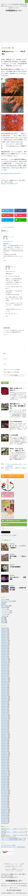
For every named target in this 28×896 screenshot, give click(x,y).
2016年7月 (4, 817)
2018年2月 (4, 787)
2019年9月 (4, 757)
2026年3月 (4, 636)
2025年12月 (4, 640)
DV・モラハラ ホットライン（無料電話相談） (13, 847)
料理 (2, 618)
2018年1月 (4, 789)
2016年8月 (4, 815)
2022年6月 (4, 706)
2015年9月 (4, 823)
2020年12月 (4, 734)
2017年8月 (4, 796)
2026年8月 (4, 628)
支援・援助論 (4, 605)
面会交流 (4, 616)
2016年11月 (4, 810)
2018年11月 (4, 773)
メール (5, 358)
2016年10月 (4, 812)
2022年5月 (4, 707)
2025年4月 (4, 653)
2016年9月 (4, 814)
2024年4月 (4, 671)
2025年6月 (4, 650)
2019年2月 (4, 768)
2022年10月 (4, 700)
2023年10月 (4, 681)
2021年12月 (4, 715)
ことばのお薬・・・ (16, 435)
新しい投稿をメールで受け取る (12, 372)
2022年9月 (4, 701)
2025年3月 (4, 654)
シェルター (4, 614)
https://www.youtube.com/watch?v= (11, 173)
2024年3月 (4, 673)
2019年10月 (4, 756)
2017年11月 (4, 792)
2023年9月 (4, 682)
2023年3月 (4, 692)
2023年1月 (4, 695)
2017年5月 (4, 801)
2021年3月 (4, 729)
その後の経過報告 (15, 567)
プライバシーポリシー (10, 870)
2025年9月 (4, 645)
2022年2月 (4, 712)
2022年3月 (4, 711)
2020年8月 (4, 740)
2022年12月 (4, 696)
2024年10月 (4, 662)
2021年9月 (4, 720)
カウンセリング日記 (6, 227)
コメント (5, 334)
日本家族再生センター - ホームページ (11, 863)
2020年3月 (4, 748)
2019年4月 (4, 765)
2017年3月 (4, 804)
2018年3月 (4, 785)
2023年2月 (4, 693)
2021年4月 (4, 728)
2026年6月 (4, 631)
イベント (4, 609)
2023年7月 (4, 686)
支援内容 (22, 863)
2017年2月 (4, 806)
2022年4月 (4, 709)
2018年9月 (4, 776)
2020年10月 (4, 737)
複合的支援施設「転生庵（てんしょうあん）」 (14, 866)
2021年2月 (4, 731)
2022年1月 (4, 714)
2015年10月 (4, 821)
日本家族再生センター (14, 11)
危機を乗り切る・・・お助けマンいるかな (12, 828)
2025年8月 (4, 647)
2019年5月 (4, 764)
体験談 (3, 602)
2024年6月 (4, 668)
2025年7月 (4, 648)
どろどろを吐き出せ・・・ (18, 421)
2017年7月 (4, 798)
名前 (4, 353)
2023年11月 (4, 679)
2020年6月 (4, 743)
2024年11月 (4, 661)
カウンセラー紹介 (9, 865)
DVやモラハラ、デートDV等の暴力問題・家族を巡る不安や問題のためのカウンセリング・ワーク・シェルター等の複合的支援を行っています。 (14, 885)
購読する (6, 524)
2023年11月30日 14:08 (8, 241)
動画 (2, 604)
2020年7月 (4, 742)
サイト (4, 364)
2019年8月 (4, 759)
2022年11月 (4, 698)
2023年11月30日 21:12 (10, 271)
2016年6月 (4, 818)
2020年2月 (4, 750)
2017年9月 (4, 795)
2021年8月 (4, 721)
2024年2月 (4, 675)
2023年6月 (4, 687)
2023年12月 (4, 678)
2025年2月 (4, 656)
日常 (13, 227)
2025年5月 (4, 651)
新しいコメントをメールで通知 (12, 369)
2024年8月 (4, 665)
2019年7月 (4, 760)
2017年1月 (4, 807)
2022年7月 (4, 704)
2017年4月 (4, 803)
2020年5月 (4, 745)
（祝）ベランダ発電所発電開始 (9, 838)
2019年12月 (4, 753)
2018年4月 (4, 784)
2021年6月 (4, 725)
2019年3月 (4, 767)
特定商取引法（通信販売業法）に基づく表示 (14, 869)
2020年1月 (4, 751)
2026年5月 (4, 632)
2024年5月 (4, 670)
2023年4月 (4, 690)
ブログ (16, 865)
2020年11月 (4, 735)
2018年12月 (4, 771)
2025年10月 (4, 643)
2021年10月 (4, 718)
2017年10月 (4, 793)
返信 (5, 260)
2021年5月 (4, 726)
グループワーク (5, 612)
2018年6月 (4, 781)
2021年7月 (4, 723)
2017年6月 (4, 799)
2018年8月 (4, 778)
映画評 (3, 621)
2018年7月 (4, 779)
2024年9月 (4, 664)
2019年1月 (4, 770)
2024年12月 (4, 659)
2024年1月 (4, 676)
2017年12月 (4, 790)
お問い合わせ (19, 870)
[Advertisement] (14, 28)
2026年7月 (4, 629)
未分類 (3, 622)
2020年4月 (4, 746)
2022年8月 (4, 703)
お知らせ (3, 599)
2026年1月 (4, 639)
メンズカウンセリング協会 (8, 535)
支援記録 (3, 607)
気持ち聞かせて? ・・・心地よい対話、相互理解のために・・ (18, 406)
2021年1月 (4, 732)
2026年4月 (4, 634)
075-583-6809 (14, 890)
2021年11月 (4, 717)
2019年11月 (4, 754)
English (14, 868)
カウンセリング (5, 611)
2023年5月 (4, 689)
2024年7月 (4, 667)
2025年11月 (4, 642)
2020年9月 (4, 739)
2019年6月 (4, 762)
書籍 (21, 865)
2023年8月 (4, 684)
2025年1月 (4, 657)
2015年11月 (4, 820)
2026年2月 (4, 637)
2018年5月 (4, 782)
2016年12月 (4, 809)
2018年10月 (4, 775)
